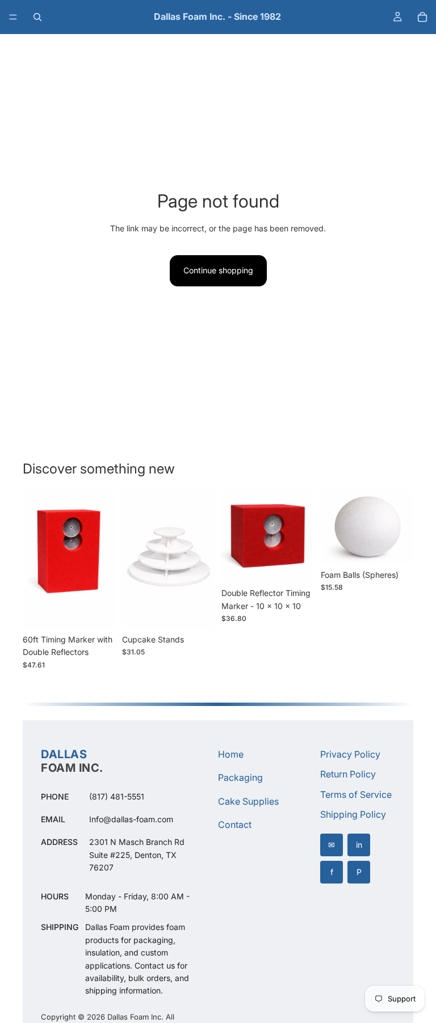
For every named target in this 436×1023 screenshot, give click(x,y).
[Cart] (422, 17)
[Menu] (13, 17)
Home (231, 754)
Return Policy (348, 774)
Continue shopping (218, 270)
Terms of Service (356, 794)
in (359, 844)
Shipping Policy (353, 814)
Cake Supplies (248, 801)
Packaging (240, 777)
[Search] (37, 17)
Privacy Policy (350, 754)
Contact (234, 824)
